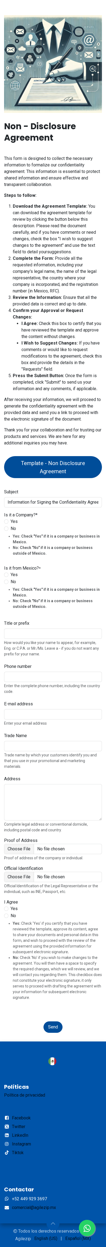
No (13, 528)
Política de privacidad (24, 1095)
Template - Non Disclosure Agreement (53, 467)
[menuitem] (45, 1239)
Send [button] (53, 1027)
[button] (53, 1223)
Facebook (21, 1117)
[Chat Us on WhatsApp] (87, 1228)
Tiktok (18, 1152)
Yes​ (14, 521)
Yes (14, 908)
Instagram (21, 1144)
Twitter (18, 1126)
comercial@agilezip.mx (34, 1207)
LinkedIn (20, 1135)
